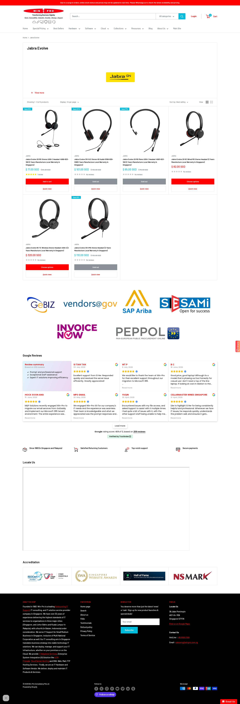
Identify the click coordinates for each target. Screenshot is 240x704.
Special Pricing (39, 28)
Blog (150, 28)
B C (172, 364)
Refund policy (86, 627)
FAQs (82, 619)
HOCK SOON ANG (34, 394)
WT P (125, 364)
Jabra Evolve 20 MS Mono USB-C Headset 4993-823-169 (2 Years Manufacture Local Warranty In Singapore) (143, 162)
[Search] (181, 16)
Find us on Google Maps (179, 624)
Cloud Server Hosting (40, 661)
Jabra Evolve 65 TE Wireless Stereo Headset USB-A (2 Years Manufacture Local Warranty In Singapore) (47, 249)
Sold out (95, 181)
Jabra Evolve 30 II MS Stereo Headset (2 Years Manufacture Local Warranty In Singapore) (92, 249)
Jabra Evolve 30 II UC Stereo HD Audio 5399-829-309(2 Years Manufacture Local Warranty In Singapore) (93, 162)
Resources (136, 28)
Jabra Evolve (34, 38)
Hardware (73, 28)
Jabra (28, 156)
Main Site (177, 28)
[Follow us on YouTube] (117, 689)
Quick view (47, 189)
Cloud (103, 28)
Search (83, 610)
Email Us (229, 701)
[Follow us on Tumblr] (133, 689)
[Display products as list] (211, 102)
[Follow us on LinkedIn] (128, 689)
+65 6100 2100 (183, 637)
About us (84, 615)
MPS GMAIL (79, 394)
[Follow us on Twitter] (101, 689)
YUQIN (125, 394)
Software (89, 28)
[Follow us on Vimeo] (123, 689)
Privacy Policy (86, 631)
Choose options (193, 181)
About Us (161, 28)
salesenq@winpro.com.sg (187, 642)
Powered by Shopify (30, 687)
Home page (85, 606)
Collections (118, 28)
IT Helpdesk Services (48, 654)
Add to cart (47, 181)
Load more (120, 425)
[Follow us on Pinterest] (112, 689)
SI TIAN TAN (79, 364)
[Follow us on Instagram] (107, 689)
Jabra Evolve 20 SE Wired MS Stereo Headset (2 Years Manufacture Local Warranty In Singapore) (192, 160)
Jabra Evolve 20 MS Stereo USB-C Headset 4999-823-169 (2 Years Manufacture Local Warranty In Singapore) (47, 162)
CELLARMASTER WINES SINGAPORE (189, 394)
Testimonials (86, 623)
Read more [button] (127, 388)
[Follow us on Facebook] (96, 689)
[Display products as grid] (207, 102)
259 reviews (139, 431)
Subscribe (129, 630)
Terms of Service (87, 635)
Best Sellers (58, 28)
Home (25, 28)
